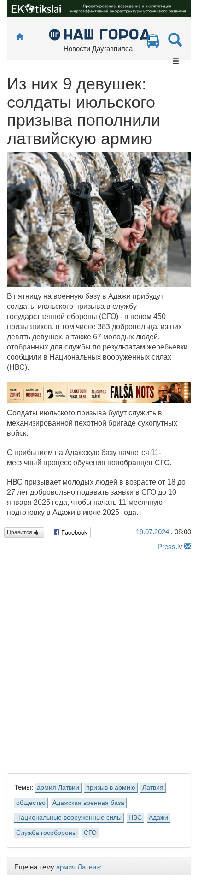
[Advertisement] (99, 660)
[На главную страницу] (19, 37)
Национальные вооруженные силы (69, 817)
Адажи (158, 817)
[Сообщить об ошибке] (187, 546)
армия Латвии (58, 787)
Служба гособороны (46, 832)
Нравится (20, 532)
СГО (90, 832)
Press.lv (169, 546)
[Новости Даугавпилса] (99, 34)
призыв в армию (110, 787)
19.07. (152, 532)
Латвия (152, 787)
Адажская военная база (88, 802)
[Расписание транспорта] (153, 43)
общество (31, 802)
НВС (135, 817)
